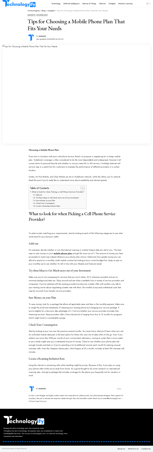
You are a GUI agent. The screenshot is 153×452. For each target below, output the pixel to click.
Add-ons (39, 195)
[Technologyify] (19, 3)
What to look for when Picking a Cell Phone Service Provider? (58, 192)
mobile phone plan (63, 253)
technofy (42, 36)
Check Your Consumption (45, 203)
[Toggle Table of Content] (81, 188)
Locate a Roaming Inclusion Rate (48, 206)
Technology (42, 15)
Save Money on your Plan (45, 200)
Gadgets (31, 15)
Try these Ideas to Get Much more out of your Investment (57, 198)
